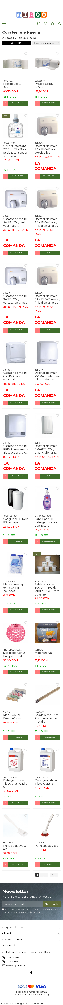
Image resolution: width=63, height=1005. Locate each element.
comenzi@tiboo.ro (15, 965)
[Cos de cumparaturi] (52, 24)
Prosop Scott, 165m (12, 85)
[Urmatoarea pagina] (56, 875)
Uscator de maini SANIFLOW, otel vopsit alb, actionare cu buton (15, 222)
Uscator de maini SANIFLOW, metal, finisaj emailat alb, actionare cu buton (47, 299)
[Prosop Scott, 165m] (15, 63)
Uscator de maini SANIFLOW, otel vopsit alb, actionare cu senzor (46, 149)
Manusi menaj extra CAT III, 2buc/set (13, 588)
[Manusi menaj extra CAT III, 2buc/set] (15, 564)
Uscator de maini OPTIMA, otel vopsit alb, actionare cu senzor (15, 376)
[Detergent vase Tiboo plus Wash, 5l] (15, 760)
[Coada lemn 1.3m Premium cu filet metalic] (47, 694)
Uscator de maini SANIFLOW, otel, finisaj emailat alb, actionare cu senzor (47, 222)
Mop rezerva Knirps (43, 654)
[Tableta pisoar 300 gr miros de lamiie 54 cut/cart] (47, 564)
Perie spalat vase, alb (15, 847)
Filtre (17, 43)
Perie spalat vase (46, 845)
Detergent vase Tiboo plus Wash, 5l (15, 784)
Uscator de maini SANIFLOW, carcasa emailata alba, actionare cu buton (15, 299)
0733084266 (12, 957)
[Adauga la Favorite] (25, 53)
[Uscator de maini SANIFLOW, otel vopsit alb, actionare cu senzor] (47, 125)
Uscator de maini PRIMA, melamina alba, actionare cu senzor (47, 376)
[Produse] (4, 24)
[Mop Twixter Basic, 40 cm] (15, 694)
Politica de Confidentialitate (29, 912)
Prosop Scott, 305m (44, 85)
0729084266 (12, 961)
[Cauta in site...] (59, 24)
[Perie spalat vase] (47, 825)
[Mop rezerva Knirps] (47, 632)
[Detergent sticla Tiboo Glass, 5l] (47, 760)
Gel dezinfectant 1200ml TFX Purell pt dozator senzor (15, 149)
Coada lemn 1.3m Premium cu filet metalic (46, 718)
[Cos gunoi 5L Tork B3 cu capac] (15, 498)
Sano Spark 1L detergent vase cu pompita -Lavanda (47, 522)
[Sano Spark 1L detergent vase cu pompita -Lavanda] (47, 498)
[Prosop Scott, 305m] (47, 63)
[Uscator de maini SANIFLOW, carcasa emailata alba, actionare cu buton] (15, 275)
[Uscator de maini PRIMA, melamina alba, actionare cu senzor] (47, 352)
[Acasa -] (31, 15)
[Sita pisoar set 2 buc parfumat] (15, 632)
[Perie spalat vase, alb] (15, 825)
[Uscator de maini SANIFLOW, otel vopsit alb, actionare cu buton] (15, 199)
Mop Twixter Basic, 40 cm (12, 716)
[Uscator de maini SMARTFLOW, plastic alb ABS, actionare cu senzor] (47, 425)
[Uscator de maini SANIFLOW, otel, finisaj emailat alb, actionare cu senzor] (47, 199)
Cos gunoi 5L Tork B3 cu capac (15, 520)
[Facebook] (31, 972)
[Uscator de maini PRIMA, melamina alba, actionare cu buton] (15, 425)
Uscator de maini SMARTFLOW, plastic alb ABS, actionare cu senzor (46, 449)
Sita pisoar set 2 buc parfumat (14, 654)
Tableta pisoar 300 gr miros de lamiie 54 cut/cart (47, 588)
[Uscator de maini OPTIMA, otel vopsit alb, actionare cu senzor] (15, 352)
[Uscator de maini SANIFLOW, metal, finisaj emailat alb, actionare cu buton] (47, 275)
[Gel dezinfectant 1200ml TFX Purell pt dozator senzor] (15, 125)
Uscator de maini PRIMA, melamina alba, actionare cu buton (15, 449)
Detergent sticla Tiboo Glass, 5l (46, 782)
